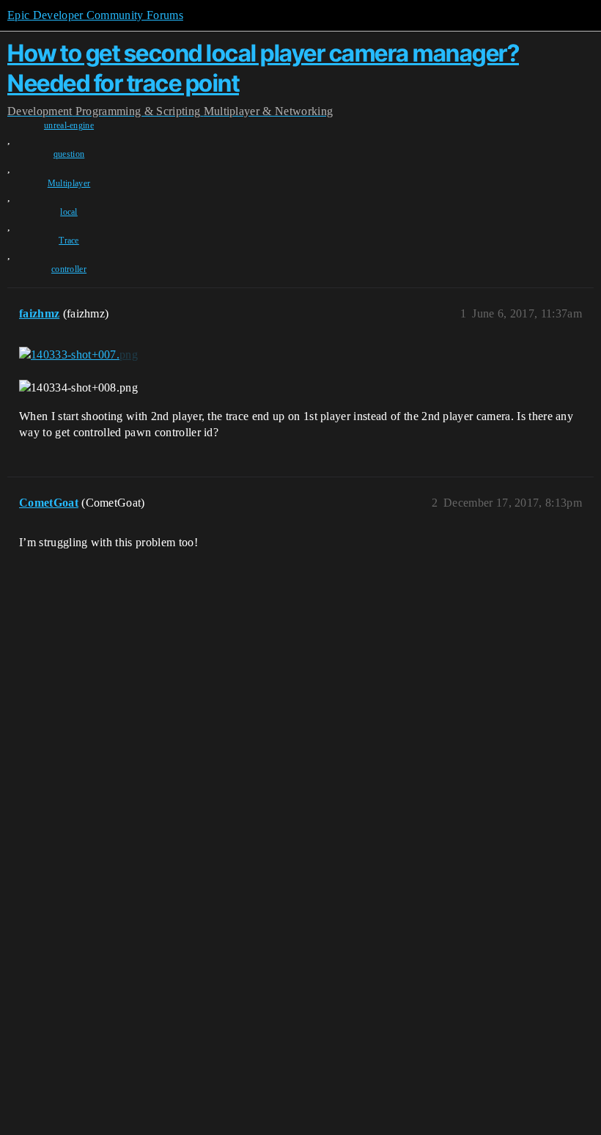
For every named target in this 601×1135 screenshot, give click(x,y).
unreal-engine (69, 125)
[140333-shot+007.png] (78, 354)
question (69, 154)
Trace (69, 240)
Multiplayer (69, 183)
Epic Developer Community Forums (95, 15)
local (69, 212)
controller (68, 269)
